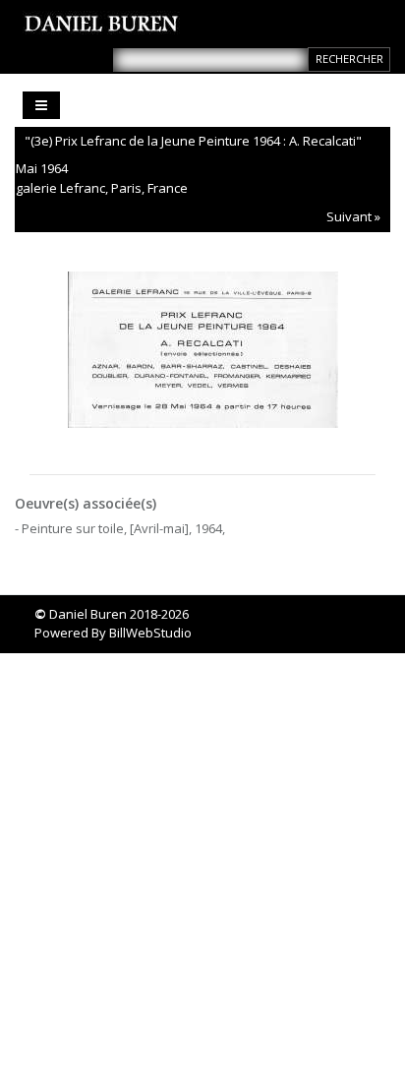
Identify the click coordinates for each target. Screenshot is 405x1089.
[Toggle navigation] (41, 105)
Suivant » (353, 216)
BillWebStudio (150, 632)
